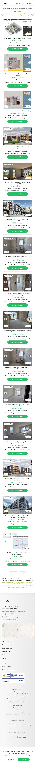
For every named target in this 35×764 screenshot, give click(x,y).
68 (21, 573)
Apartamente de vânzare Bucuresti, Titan (17, 696)
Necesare (9, 755)
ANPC (4, 663)
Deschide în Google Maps (9, 619)
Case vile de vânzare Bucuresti (17, 707)
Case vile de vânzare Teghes (17, 712)
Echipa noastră (6, 655)
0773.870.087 (21, 611)
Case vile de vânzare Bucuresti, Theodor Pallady (17, 714)
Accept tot (24, 759)
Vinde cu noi (6, 651)
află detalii (21, 751)
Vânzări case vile (17, 705)
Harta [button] (28, 33)
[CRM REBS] (21, 737)
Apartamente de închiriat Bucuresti (17, 723)
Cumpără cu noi (7, 648)
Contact (4, 658)
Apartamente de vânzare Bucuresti (17, 691)
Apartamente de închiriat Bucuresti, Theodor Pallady (17, 725)
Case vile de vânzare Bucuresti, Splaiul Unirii (17, 709)
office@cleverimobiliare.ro (9, 614)
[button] (32, 14)
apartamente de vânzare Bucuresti (15, 582)
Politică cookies (6, 666)
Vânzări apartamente (17, 689)
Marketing (27, 755)
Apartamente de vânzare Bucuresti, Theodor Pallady (17, 693)
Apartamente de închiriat (17, 720)
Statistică (18, 755)
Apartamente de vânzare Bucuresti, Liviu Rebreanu (17, 701)
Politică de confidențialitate (10, 670)
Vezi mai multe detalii (17, 48)
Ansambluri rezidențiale (9, 645)
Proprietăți (5, 641)
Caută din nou (8, 14)
